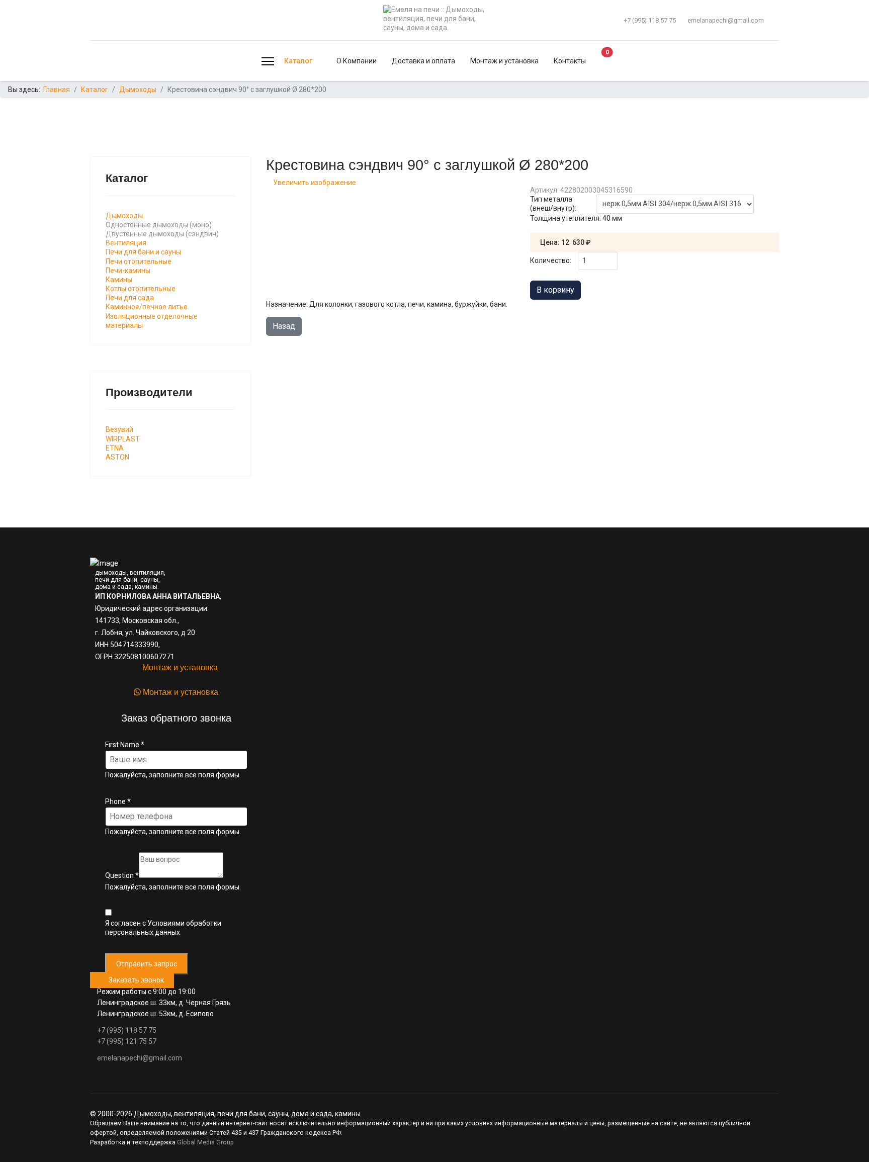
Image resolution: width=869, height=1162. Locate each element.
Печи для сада (130, 298)
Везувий (119, 429)
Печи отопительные (138, 261)
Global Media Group (205, 1142)
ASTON (117, 457)
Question (122, 875)
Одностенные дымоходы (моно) (159, 225)
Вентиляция (126, 243)
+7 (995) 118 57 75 (650, 20)
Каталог (298, 61)
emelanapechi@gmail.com (725, 20)
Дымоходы (124, 216)
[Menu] (268, 61)
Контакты (570, 61)
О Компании (356, 61)
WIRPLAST (123, 439)
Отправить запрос (146, 964)
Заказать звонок (135, 980)
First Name (124, 745)
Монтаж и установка (504, 61)
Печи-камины (128, 270)
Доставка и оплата (423, 61)
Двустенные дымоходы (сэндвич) (162, 234)
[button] (597, 61)
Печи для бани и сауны (143, 252)
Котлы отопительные (141, 289)
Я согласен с (163, 927)
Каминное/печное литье (147, 307)
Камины (119, 280)
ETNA (115, 448)
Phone (118, 801)
